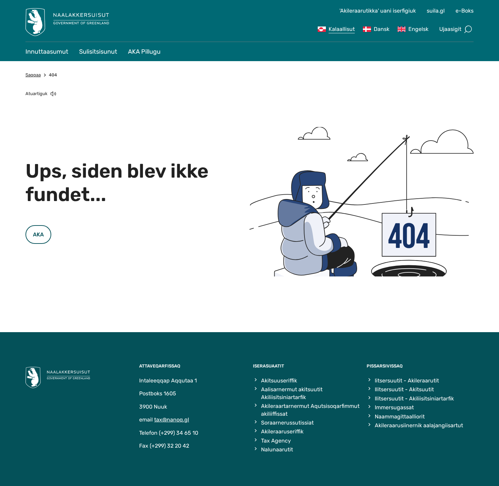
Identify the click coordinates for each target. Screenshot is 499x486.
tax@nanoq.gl (171, 419)
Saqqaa (33, 74)
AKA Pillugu (144, 51)
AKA (38, 234)
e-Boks (465, 10)
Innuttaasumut (46, 51)
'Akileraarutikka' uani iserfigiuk (377, 10)
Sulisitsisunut (98, 51)
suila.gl (436, 10)
